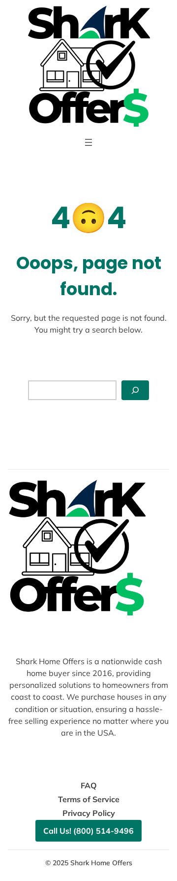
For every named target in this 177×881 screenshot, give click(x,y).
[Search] (135, 390)
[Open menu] (88, 142)
